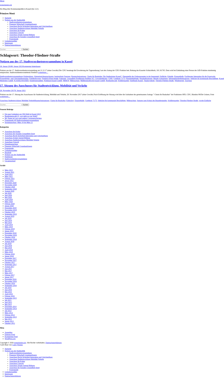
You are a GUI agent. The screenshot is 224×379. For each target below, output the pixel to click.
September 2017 (11, 265)
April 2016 (9, 294)
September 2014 (11, 309)
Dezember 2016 (10, 279)
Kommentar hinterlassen (31, 66)
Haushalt (8, 153)
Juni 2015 (8, 302)
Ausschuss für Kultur (17, 30)
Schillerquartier (123, 81)
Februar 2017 (10, 275)
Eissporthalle (179, 76)
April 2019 (9, 225)
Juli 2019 (8, 218)
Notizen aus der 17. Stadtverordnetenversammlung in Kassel (36, 61)
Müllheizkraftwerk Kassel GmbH (92, 81)
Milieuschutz (74, 81)
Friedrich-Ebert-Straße (50, 79)
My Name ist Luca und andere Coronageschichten (23, 118)
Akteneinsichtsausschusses (44, 76)
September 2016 (11, 286)
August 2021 (9, 172)
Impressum (9, 43)
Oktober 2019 (10, 212)
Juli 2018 (8, 244)
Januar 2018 (9, 256)
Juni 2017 (8, 269)
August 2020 (9, 191)
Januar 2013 (9, 321)
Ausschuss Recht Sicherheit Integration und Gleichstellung (30, 26)
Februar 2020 (10, 204)
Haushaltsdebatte (132, 79)
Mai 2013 (8, 319)
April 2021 (9, 174)
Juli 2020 (8, 193)
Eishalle (170, 76)
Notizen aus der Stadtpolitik (15, 20)
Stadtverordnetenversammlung (20, 22)
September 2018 (11, 239)
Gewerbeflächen (101, 79)
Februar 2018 (10, 254)
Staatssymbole (149, 81)
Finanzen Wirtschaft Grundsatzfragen (23, 24)
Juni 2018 (8, 246)
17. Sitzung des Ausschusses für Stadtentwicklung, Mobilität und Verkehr (43, 85)
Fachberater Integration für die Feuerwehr (200, 76)
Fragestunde (13, 39)
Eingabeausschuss (11, 144)
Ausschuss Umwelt (16, 33)
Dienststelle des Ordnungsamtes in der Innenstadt (141, 76)
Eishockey (70, 101)
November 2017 (11, 260)
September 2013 (11, 317)
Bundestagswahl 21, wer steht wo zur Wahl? (21, 116)
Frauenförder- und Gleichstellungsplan (14, 79)
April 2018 (9, 250)
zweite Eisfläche (205, 101)
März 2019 (9, 227)
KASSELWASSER (21, 81)
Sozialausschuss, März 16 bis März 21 (19, 122)
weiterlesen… (43, 72)
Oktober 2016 (10, 283)
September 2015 (11, 298)
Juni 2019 (8, 221)
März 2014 (9, 313)
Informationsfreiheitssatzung (179, 79)
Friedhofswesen (35, 79)
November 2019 (11, 210)
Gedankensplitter (11, 41)
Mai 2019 (8, 223)
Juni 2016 (8, 290)
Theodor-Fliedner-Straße (165, 81)
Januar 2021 (9, 181)
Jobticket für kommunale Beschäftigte (204, 79)
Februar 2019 (10, 229)
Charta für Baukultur (94, 76)
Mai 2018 (8, 248)
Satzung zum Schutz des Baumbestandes (152, 101)
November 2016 (11, 281)
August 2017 (9, 267)
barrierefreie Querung (62, 76)
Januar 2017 (9, 277)
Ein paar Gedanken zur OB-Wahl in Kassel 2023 (23, 114)
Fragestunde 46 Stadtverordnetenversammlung (22, 120)
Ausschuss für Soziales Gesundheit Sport (24, 37)
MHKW (66, 81)
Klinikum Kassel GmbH (53, 81)
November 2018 (11, 235)
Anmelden (8, 332)
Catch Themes (17, 345)
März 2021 (9, 176)
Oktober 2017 (10, 262)
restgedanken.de (6, 5)
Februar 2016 (10, 296)
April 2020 (9, 200)
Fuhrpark (62, 79)
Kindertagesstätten (36, 81)
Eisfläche (163, 76)
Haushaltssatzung (146, 79)
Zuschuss (188, 81)
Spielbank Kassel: (136, 81)
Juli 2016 (8, 288)
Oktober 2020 (10, 187)
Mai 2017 (8, 271)
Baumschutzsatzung (78, 76)
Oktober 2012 (10, 323)
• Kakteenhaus (27, 76)
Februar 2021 (10, 179)
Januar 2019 (9, 231)
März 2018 (9, 252)
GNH (110, 79)
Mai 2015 (8, 304)
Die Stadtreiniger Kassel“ (112, 76)
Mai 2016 (8, 292)
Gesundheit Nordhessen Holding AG (80, 79)
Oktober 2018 (10, 237)
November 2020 (11, 185)
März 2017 (9, 273)
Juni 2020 (8, 195)
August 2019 (9, 216)
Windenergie (179, 81)
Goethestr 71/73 (119, 79)
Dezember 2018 (10, 233)
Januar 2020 (9, 206)
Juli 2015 (8, 300)
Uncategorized (10, 161)
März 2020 (9, 202)
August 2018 (9, 241)
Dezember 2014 (10, 307)
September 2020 (11, 189)
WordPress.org (10, 339)
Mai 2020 (8, 197)
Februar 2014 (10, 315)
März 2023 (9, 170)
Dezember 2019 (10, 208)
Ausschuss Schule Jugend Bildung (22, 35)
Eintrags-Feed (10, 335)
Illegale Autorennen (160, 79)
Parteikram (9, 157)
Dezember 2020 (10, 183)
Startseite (8, 18)
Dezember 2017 (10, 258)
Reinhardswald (111, 81)
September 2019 (11, 214)
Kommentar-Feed (11, 337)
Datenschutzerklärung (13, 45)
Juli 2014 (8, 311)
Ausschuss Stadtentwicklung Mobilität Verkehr (26, 28)
